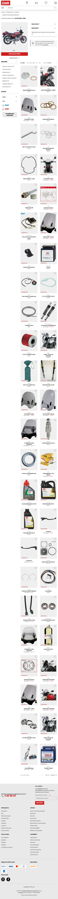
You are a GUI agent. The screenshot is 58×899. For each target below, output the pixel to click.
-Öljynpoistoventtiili (29, 207)
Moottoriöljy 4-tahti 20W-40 (48, 503)
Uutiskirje (3, 820)
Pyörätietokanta (5, 818)
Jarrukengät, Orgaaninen (29, 679)
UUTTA (7, 105)
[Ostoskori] (55, 3)
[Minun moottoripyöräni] (36, 3)
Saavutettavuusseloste (35, 849)
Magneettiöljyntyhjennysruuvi (29, 90)
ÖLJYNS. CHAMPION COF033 (29, 354)
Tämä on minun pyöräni (14, 54)
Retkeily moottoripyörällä (36, 830)
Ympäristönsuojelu (34, 852)
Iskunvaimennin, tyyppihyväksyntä (48, 325)
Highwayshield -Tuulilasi (48, 236)
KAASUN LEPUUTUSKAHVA (29, 267)
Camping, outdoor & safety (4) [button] (9, 78)
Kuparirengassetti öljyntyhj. (48, 119)
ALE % (7, 109)
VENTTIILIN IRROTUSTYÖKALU (29, 147)
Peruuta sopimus (5, 830)
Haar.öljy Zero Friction (48, 649)
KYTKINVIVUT (29, 560)
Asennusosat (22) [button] (6, 86)
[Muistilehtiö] (45, 3)
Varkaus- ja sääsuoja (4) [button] (8, 75)
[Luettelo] (39, 63)
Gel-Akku (48, 267)
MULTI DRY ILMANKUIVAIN (29, 384)
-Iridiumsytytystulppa (29, 768)
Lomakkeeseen (45, 44)
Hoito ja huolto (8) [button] (6, 69)
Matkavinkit (33, 813)
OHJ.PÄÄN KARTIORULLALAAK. (48, 620)
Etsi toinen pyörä (13, 58)
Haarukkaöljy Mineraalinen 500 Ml (29, 503)
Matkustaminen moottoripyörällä (38, 823)
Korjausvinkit (33, 818)
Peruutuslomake (34, 847)
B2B (2, 813)
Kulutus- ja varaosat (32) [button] (8, 66)
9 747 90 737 (10, 796)
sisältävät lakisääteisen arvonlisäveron (30, 890)
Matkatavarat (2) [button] (6, 72)
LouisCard (3, 825)
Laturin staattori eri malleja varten (29, 296)
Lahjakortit (3, 823)
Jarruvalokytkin (48, 591)
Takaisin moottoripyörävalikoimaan (10, 15)
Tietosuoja (32, 842)
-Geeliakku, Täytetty (48, 768)
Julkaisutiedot (33, 837)
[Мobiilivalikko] (2, 8)
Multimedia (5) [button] (5, 81)
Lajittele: (45, 62)
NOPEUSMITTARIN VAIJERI (48, 384)
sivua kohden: (30, 62)
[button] (55, 8)
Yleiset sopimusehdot (35, 840)
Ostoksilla (3, 844)
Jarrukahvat (48, 531)
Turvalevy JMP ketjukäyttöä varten (29, 473)
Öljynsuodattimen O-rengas (29, 178)
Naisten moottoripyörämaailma (37, 811)
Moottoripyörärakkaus (35, 820)
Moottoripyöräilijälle (34, 828)
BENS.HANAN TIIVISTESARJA (48, 562)
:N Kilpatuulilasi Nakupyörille (48, 679)
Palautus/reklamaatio (6, 828)
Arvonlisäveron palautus (7, 847)
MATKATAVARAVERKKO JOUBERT (48, 90)
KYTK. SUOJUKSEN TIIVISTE (48, 296)
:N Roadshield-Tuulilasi (29, 119)
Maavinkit (32, 816)
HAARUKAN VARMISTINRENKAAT (29, 591)
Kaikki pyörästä (33, 825)
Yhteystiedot (4, 811)
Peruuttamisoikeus (34, 844)
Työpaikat (3, 842)
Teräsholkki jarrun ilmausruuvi (48, 443)
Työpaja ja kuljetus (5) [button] (7, 83)
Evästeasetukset (34, 854)
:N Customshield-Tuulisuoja (48, 414)
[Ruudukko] (37, 62)
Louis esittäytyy (5, 837)
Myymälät (3, 840)
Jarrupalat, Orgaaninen (48, 207)
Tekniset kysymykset (6, 816)
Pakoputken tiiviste (29, 325)
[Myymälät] (26, 3)
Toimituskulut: (21, 892)
